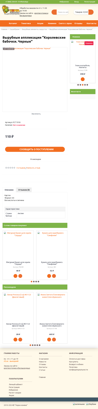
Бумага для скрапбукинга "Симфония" (51, 263)
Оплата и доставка (77, 359)
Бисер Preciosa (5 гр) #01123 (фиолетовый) (18, 325)
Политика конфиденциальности (78, 368)
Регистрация (14, 387)
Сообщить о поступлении (37, 149)
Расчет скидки (15, 393)
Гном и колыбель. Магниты (82, 66)
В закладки (35, 159)
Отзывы (42, 364)
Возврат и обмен (76, 364)
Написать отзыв (33, 168)
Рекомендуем (10, 287)
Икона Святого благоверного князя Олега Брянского (52, 325)
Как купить (73, 362)
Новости (42, 362)
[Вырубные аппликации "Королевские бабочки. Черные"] (35, 79)
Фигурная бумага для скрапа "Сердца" (18, 263)
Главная (42, 377)
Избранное (13, 390)
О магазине (44, 359)
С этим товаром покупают (15, 225)
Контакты (43, 367)
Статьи (42, 370)
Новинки (76, 37)
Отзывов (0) (24, 190)
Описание (9, 190)
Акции (11, 395)
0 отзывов (21, 168)
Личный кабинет (16, 384)
